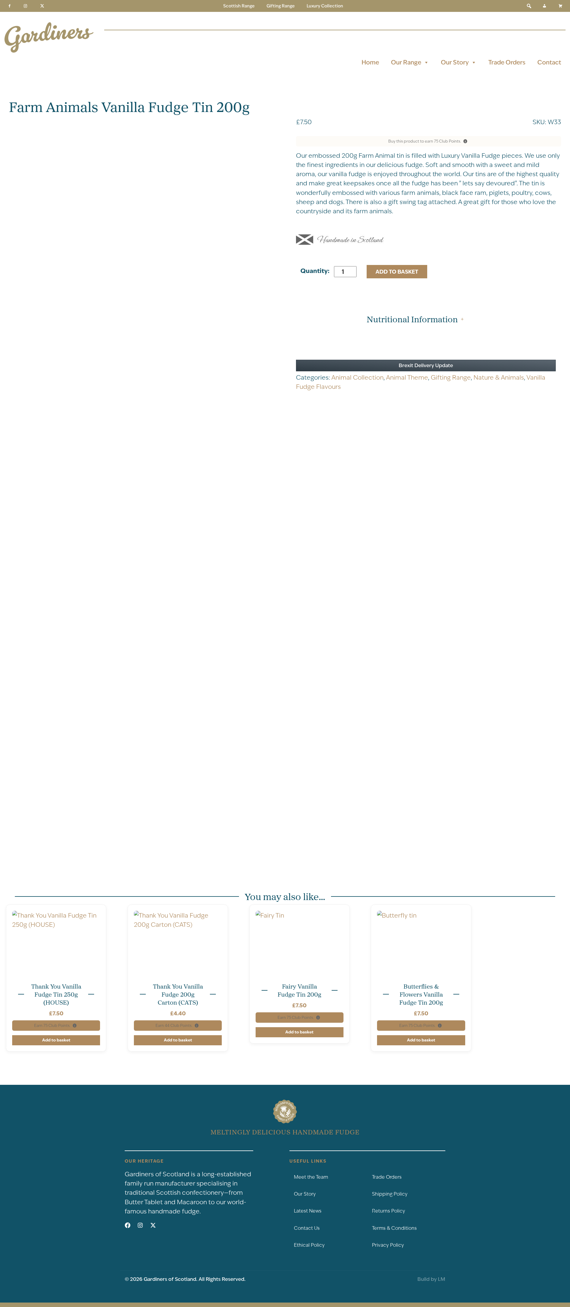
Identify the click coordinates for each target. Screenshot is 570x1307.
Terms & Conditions (394, 1228)
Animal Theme (407, 377)
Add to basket (397, 271)
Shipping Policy (390, 1194)
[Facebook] (9, 6)
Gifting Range (281, 6)
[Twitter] (42, 6)
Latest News (308, 1211)
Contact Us (307, 1228)
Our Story (455, 62)
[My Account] (544, 6)
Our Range (406, 62)
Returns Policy (388, 1211)
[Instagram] (25, 6)
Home (370, 62)
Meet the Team (311, 1177)
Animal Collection (357, 377)
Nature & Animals (499, 377)
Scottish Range (239, 6)
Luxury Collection (325, 6)
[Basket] (560, 6)
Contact (549, 62)
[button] (529, 5)
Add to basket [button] (56, 1040)
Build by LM (431, 1279)
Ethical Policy (309, 1245)
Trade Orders (506, 62)
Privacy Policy (388, 1245)
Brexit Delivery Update (426, 365)
